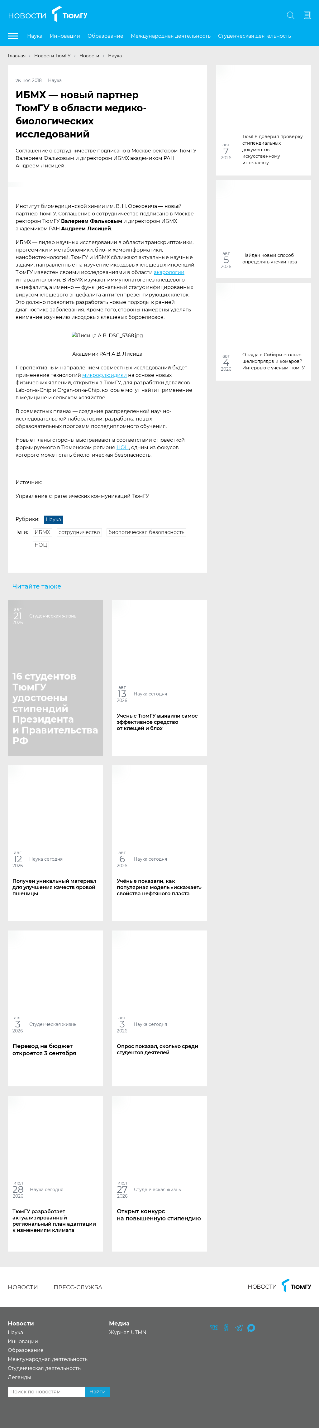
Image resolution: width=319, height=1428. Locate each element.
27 (122, 1189)
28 (18, 1189)
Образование (105, 36)
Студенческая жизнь (52, 615)
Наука (34, 36)
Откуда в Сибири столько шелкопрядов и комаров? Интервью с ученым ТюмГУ (273, 361)
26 (18, 80)
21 (17, 616)
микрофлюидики (104, 375)
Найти (97, 1392)
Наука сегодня (150, 693)
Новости (27, 15)
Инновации (65, 36)
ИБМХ (42, 532)
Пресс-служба (78, 1287)
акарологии (169, 272)
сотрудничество (79, 532)
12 (17, 859)
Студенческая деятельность (254, 36)
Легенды (19, 1377)
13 (122, 694)
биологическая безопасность (146, 532)
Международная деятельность (171, 36)
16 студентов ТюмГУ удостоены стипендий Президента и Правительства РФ (55, 709)
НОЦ (123, 447)
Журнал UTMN (127, 1332)
